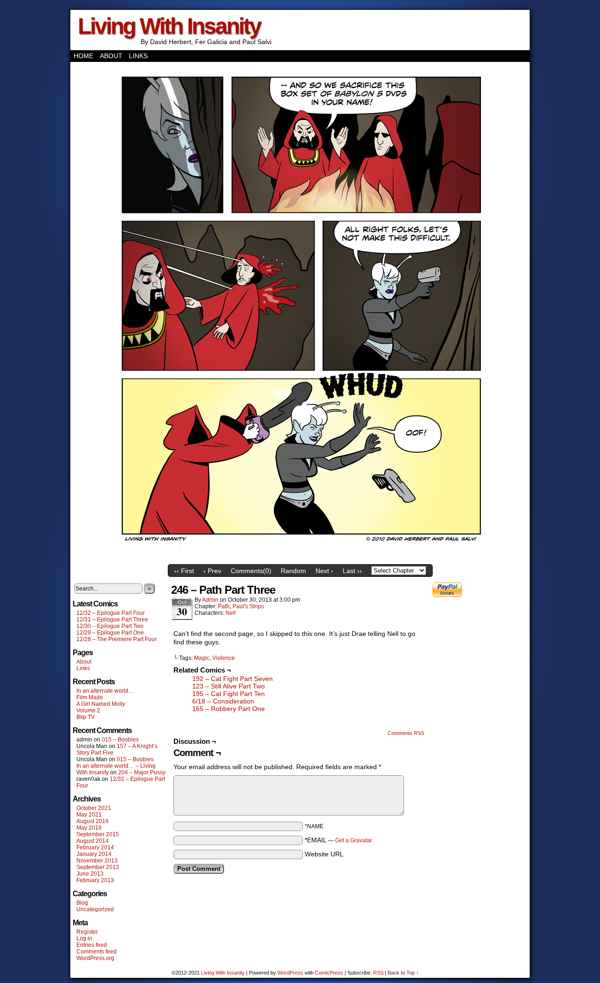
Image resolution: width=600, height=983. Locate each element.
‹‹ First (184, 571)
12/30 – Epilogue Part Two (109, 626)
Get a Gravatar (353, 840)
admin (210, 600)
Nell (230, 613)
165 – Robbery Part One (228, 708)
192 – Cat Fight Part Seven (232, 678)
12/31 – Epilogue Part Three (112, 619)
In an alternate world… (105, 691)
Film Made (89, 697)
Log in (84, 938)
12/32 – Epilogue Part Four (110, 613)
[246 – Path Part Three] (300, 557)
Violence (223, 658)
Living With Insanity (169, 26)
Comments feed (96, 951)
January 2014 (94, 854)
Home (83, 56)
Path (224, 606)
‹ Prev (212, 571)
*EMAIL (338, 840)
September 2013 (97, 867)
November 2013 (97, 860)
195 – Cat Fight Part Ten (228, 693)
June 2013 (90, 873)
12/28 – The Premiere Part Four (116, 639)
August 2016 (92, 821)
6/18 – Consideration (223, 701)
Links (138, 56)
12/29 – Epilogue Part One (110, 632)
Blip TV (85, 717)
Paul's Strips (248, 606)
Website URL (324, 854)
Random (293, 571)
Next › (324, 571)
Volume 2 (88, 710)
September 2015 (97, 834)
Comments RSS (406, 733)
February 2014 (95, 847)
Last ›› (352, 571)
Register (87, 932)
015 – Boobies (120, 739)
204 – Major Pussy (141, 772)
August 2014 (92, 841)
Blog (82, 903)
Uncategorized (95, 909)
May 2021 (89, 814)
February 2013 (95, 880)
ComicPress (329, 972)
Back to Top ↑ (403, 972)
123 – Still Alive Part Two (228, 686)
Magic (202, 658)
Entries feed (91, 945)
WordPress (290, 972)
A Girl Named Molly (100, 704)
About (111, 56)
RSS (378, 972)
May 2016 (89, 827)
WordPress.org (95, 958)
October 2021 (93, 808)
